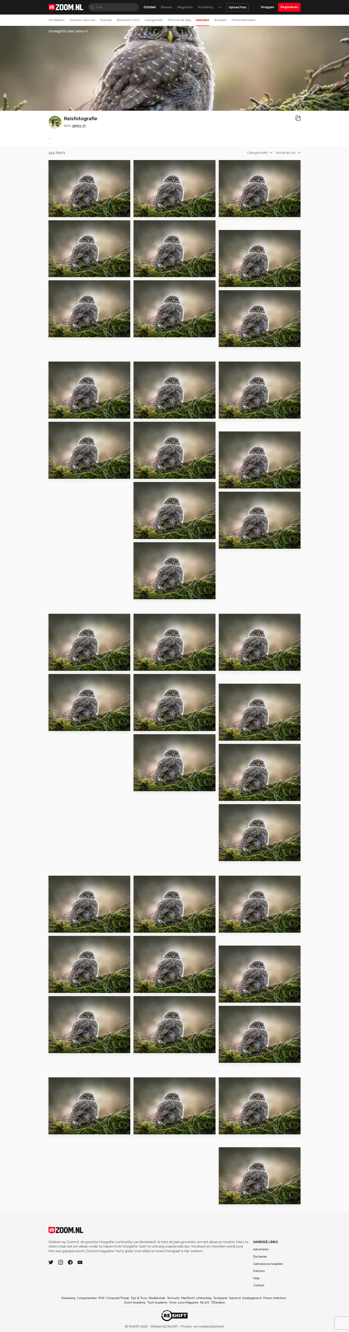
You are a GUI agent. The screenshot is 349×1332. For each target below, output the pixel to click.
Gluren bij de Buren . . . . (240, 796)
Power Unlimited (274, 1298)
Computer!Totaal (117, 1298)
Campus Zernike (234, 1199)
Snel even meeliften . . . (70, 988)
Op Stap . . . (144, 928)
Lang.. (55, 1129)
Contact (258, 1285)
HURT (225, 1129)
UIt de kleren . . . (149, 332)
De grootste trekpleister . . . (158, 786)
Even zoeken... (147, 212)
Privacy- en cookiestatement (202, 1326)
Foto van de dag (179, 20)
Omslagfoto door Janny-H (67, 31)
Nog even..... (230, 484)
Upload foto (237, 7)
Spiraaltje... (230, 998)
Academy (205, 7)
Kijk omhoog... (147, 1048)
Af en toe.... (60, 212)
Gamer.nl (235, 1298)
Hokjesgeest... (62, 332)
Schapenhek (61, 272)
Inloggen (267, 7)
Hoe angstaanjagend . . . (156, 1129)
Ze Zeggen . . (146, 534)
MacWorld (188, 1298)
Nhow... (141, 988)
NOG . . (55, 666)
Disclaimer (260, 1256)
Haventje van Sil (234, 342)
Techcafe (173, 1298)
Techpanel (220, 1298)
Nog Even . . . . (232, 544)
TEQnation (218, 1302)
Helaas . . (143, 594)
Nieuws (166, 7)
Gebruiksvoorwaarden (268, 1264)
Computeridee (87, 1298)
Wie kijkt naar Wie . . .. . (154, 474)
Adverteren (261, 1249)
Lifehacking (204, 1298)
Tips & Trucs (138, 1298)
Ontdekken (56, 20)
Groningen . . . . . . (234, 1058)
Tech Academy (157, 1302)
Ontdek (150, 7)
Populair (106, 20)
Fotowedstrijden (243, 20)
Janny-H (79, 125)
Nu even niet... (232, 856)
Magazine (185, 7)
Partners (259, 1271)
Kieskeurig (68, 1298)
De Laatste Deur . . (151, 726)
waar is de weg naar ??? (70, 928)
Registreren (289, 7)
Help (256, 1278)
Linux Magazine (188, 1302)
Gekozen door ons (82, 20)
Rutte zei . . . (145, 414)
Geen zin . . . (230, 666)
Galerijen (202, 20)
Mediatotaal (157, 1298)
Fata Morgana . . (234, 736)
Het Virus (143, 666)
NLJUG (204, 1302)
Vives (172, 1302)
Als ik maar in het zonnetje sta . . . (73, 726)
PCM (101, 1298)
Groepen (220, 20)
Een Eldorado (147, 272)
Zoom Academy (135, 1302)
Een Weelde (231, 282)
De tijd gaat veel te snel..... (73, 1048)
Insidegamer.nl (252, 1298)
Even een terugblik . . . (69, 474)
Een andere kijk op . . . (239, 928)
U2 (222, 414)
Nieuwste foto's (128, 20)
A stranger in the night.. (70, 414)
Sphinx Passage (234, 212)
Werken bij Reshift (164, 1326)
